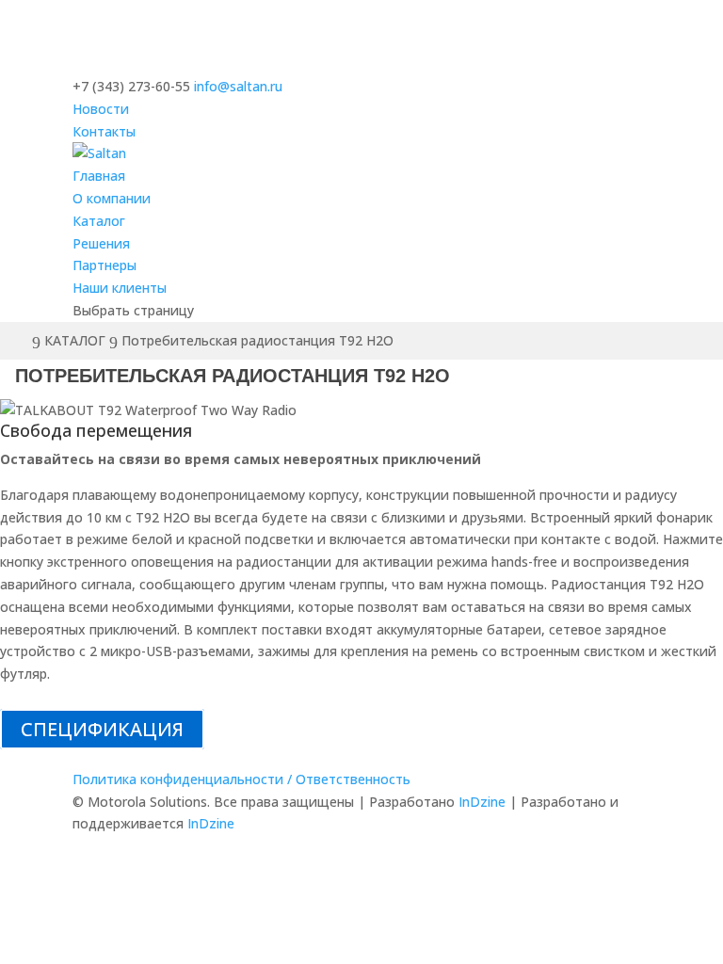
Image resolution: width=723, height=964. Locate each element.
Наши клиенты (119, 288)
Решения (101, 243)
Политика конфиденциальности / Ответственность (241, 779)
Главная (98, 176)
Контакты (104, 131)
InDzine (482, 802)
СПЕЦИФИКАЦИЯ (102, 729)
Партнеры (104, 265)
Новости (100, 109)
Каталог (98, 221)
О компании (111, 198)
